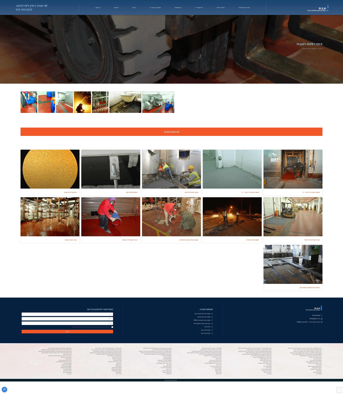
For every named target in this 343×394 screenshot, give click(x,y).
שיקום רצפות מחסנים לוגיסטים (189, 240)
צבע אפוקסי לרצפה (167, 371)
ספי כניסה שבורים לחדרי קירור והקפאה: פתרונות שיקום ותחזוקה (56, 353)
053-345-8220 (24, 9)
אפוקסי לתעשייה (67, 363)
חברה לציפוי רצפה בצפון (266, 360)
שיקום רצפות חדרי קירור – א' (250, 192)
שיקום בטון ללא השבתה (65, 368)
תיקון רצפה (118, 363)
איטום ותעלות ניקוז (132, 192)
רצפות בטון (219, 365)
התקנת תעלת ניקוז (116, 359)
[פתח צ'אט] (4, 389)
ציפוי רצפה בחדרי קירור (166, 368)
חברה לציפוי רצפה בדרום (216, 360)
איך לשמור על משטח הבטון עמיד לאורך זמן (261, 356)
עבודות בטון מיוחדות (244, 7)
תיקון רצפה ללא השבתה (316, 369)
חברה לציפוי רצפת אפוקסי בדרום (164, 363)
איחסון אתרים (168, 380)
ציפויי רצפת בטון (268, 372)
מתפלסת (269, 374)
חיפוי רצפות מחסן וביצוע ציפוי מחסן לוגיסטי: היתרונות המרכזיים (257, 354)
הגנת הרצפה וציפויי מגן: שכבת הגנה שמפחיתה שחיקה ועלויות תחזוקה (55, 351)
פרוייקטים (200, 7)
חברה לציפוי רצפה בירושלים (114, 362)
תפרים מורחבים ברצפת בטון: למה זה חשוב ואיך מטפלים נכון (107, 351)
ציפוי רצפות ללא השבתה (216, 366)
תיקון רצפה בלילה (217, 368)
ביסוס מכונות (218, 359)
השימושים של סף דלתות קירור (114, 356)
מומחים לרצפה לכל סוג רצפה (165, 360)
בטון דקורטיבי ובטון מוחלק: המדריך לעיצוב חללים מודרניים (158, 354)
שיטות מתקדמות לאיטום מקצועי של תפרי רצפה (210, 354)
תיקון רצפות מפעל (167, 372)
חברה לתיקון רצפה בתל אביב (315, 363)
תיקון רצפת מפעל (167, 366)
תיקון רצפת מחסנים (267, 371)
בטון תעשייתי (118, 366)
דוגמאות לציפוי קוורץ (70, 192)
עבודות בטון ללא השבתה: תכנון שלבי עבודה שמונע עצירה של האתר (306, 353)
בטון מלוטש (319, 371)
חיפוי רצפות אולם (117, 360)
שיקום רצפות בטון (67, 372)
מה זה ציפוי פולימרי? (217, 357)
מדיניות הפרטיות (76, 327)
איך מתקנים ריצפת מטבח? (315, 357)
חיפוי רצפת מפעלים (116, 357)
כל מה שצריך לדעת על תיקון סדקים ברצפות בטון (60, 356)
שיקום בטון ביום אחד (167, 356)
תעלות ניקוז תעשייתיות (66, 357)
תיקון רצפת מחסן (317, 372)
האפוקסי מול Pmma (66, 365)
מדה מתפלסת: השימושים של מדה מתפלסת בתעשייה (108, 354)
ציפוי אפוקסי (219, 372)
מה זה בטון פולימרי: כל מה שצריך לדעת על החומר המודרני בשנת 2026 (305, 348)
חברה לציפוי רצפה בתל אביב (165, 362)
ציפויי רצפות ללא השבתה (130, 240)
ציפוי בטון (269, 365)
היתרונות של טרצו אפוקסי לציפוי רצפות (262, 357)
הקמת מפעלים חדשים (191, 192)
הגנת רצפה (219, 374)
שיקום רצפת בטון (268, 366)
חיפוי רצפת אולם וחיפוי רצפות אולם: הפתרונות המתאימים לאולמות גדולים (204, 353)
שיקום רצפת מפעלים (66, 366)
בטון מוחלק (169, 374)
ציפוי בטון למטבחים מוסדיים (215, 362)
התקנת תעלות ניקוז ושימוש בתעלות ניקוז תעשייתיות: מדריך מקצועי (105, 353)
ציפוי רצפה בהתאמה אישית (65, 360)
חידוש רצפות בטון (67, 371)
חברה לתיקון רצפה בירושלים (265, 363)
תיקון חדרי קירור (168, 357)
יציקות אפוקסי (218, 369)
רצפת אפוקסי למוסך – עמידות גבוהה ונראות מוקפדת (259, 350)
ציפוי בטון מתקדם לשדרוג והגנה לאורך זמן (162, 350)
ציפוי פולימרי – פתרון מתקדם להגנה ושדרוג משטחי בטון (108, 348)
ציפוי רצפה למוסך (67, 354)
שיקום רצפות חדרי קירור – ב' (311, 192)
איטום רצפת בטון (318, 359)
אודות (134, 7)
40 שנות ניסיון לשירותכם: (32, 6)
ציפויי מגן (69, 374)
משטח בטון (319, 374)
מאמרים (116, 7)
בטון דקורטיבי (68, 359)
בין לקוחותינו (178, 7)
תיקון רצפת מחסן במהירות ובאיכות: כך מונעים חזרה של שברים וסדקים (255, 351)
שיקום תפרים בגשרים (252, 240)
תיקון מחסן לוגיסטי (167, 359)
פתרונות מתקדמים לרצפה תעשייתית (213, 356)
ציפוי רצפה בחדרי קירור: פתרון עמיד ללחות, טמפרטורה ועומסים (56, 350)
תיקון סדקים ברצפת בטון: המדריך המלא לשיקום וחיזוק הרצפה (307, 354)
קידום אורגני (174, 380)
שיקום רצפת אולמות (116, 371)
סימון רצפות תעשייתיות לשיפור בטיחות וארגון (211, 350)
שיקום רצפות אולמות (116, 368)
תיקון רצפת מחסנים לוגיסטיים (315, 366)
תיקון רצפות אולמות (317, 368)
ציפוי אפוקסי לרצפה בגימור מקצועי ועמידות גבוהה (59, 348)
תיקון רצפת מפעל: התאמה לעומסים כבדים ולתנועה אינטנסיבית (207, 351)
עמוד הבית (320, 48)
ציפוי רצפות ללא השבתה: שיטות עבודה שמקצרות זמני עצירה (307, 351)
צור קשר (97, 7)
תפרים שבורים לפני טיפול (312, 240)
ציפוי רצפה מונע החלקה (266, 359)
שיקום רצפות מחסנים (116, 369)
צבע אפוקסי (118, 365)
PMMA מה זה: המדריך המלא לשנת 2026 (212, 348)
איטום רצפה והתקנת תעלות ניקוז (310, 287)
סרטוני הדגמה (221, 7)
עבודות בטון (319, 365)
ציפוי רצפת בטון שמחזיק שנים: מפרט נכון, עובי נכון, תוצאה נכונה (106, 350)
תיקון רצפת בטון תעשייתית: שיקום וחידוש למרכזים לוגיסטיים (158, 348)
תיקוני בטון (169, 365)
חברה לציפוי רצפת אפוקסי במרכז (63, 362)
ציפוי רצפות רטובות (71, 240)
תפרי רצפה (118, 374)
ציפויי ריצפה (269, 368)
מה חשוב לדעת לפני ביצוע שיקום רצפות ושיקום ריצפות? (258, 353)
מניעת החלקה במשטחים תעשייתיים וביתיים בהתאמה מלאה (307, 350)
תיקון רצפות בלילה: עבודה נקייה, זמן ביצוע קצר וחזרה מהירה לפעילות (155, 351)
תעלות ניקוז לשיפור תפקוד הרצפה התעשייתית (311, 356)
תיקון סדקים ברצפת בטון (316, 360)
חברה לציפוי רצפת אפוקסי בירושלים (213, 363)
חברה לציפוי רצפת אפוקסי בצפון (314, 362)
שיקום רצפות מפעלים (266, 369)
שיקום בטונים (118, 372)
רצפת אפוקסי (218, 371)
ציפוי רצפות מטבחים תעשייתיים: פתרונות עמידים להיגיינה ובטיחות (156, 353)
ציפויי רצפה (169, 369)
